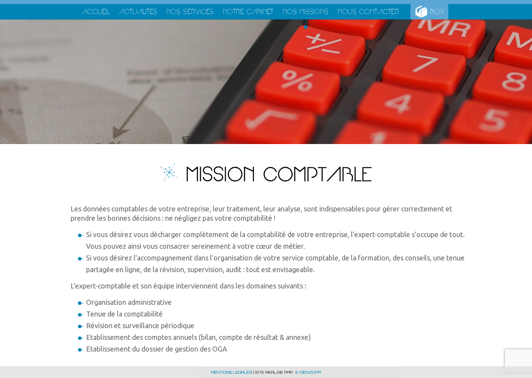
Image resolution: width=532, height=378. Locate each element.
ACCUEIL (95, 11)
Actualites (138, 11)
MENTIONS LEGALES (231, 372)
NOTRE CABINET (248, 11)
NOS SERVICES (189, 11)
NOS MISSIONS (305, 11)
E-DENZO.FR (308, 372)
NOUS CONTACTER (368, 11)
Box (437, 11)
